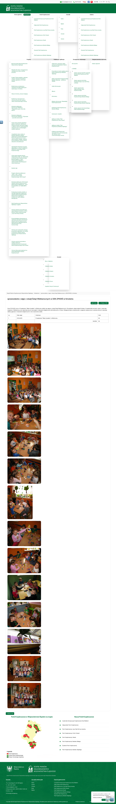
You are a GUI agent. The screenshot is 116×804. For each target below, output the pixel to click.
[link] (28, 720)
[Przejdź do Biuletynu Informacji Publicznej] (84, 1)
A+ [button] (101, 1)
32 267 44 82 (78, 1)
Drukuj (95, 303)
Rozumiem (104, 799)
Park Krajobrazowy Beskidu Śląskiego (72, 749)
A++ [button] (104, 2)
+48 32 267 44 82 (11, 785)
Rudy (32, 788)
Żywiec (33, 784)
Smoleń (33, 786)
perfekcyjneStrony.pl (63, 801)
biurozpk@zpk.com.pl (67, 1)
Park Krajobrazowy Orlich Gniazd (70, 733)
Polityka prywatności (80, 801)
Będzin (33, 790)
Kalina (32, 782)
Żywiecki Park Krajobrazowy (69, 745)
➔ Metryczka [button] (10, 713)
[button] (107, 1)
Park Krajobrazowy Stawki (69, 737)
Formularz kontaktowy (12, 793)
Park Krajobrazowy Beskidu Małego (71, 741)
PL (97, 1)
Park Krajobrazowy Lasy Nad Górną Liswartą (73, 729)
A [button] (99, 1)
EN (95, 1)
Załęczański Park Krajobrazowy (70, 725)
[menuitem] (18, 14)
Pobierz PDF (104, 303)
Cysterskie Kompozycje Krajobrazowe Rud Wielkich (75, 721)
